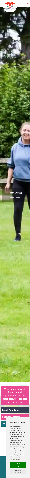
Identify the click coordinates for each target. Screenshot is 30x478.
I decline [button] (18, 466)
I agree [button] (18, 463)
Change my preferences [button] (18, 471)
